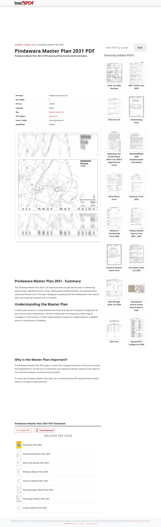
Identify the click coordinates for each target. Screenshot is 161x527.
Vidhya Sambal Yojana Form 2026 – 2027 (136, 233)
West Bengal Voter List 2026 (114, 303)
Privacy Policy (91, 523)
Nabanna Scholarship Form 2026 (114, 233)
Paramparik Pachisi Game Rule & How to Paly (136, 306)
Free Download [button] (45, 430)
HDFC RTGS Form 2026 (136, 87)
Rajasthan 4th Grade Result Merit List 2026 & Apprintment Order (114, 159)
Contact (81, 523)
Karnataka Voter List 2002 (136, 269)
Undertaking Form (136, 121)
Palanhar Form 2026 (136, 198)
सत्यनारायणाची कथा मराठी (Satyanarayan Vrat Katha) (136, 158)
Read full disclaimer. (143, 521)
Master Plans (30, 44)
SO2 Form (114, 341)
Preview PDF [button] (23, 430)
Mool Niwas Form (114, 198)
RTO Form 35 (114, 119)
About (74, 523)
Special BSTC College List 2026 (136, 343)
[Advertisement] (80, 24)
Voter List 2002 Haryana (114, 87)
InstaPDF (19, 44)
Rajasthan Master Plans (56, 112)
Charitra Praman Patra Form (114, 269)
